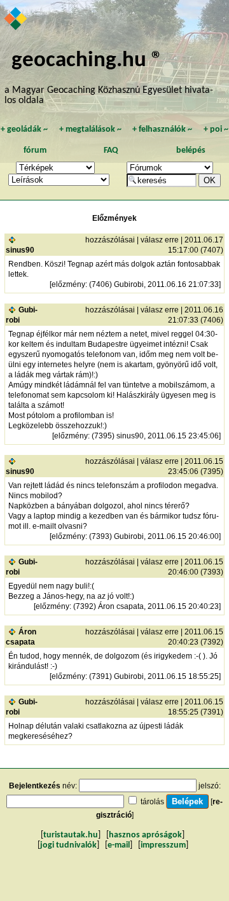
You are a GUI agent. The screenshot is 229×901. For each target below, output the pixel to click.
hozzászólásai (110, 239)
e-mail (119, 845)
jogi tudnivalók (68, 845)
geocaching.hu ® (87, 61)
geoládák (24, 129)
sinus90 (20, 250)
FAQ (111, 150)
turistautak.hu (70, 835)
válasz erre (160, 239)
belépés (190, 150)
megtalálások (90, 129)
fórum (35, 150)
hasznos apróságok (145, 835)
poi (216, 129)
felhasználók (162, 129)
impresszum (163, 845)
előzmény (68, 284)
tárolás (152, 801)
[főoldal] (16, 19)
